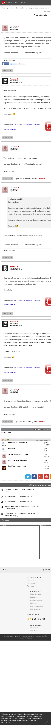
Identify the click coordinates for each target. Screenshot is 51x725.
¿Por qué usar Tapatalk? (18, 448)
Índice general (7, 558)
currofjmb (13, 23)
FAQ (15, 118)
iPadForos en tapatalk (17, 454)
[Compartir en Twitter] (13, 57)
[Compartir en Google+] (21, 57)
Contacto (31, 624)
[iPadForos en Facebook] (42, 464)
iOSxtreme (34, 616)
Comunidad (20, 8)
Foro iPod (33, 619)
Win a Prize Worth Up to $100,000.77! (18, 484)
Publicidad (38, 624)
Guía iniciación (28, 118)
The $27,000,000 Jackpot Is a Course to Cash (19, 479)
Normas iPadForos (10, 123)
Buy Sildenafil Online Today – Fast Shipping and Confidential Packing (22, 495)
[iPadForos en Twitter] (36, 464)
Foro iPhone (31, 568)
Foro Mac (30, 574)
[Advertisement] (19, 531)
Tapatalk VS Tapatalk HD (18, 431)
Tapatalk (11, 437)
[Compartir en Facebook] (5, 57)
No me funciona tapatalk (18, 442)
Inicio (10, 2)
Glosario (20, 118)
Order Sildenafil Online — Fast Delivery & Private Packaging (20, 503)
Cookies (24, 624)
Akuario (13, 73)
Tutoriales (37, 118)
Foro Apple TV (32, 571)
